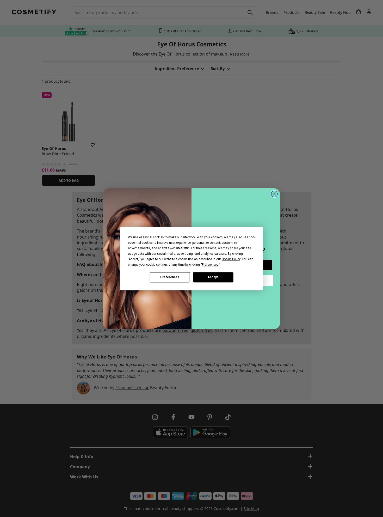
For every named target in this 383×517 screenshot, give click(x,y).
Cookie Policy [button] (231, 259)
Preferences (169, 277)
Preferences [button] (210, 264)
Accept (213, 277)
